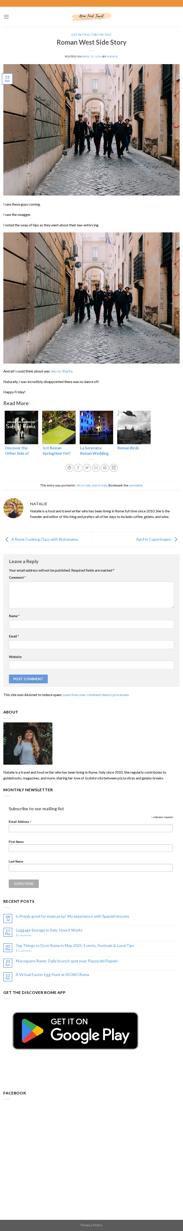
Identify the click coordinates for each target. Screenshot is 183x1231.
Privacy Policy (91, 1225)
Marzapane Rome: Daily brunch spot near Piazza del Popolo (67, 961)
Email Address (20, 822)
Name (14, 616)
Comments (23, 935)
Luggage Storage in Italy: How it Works (49, 930)
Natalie (112, 56)
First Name (16, 842)
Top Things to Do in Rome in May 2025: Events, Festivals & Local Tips (75, 945)
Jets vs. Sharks (61, 371)
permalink (135, 485)
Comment (17, 577)
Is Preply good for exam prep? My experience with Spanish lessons (72, 916)
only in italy (101, 34)
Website (15, 657)
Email (14, 636)
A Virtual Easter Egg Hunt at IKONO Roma (52, 974)
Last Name (16, 861)
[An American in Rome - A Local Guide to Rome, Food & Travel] (91, 16)
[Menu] (6, 17)
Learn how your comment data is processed (95, 694)
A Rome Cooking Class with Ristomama (44, 539)
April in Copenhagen (154, 539)
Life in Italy (80, 34)
